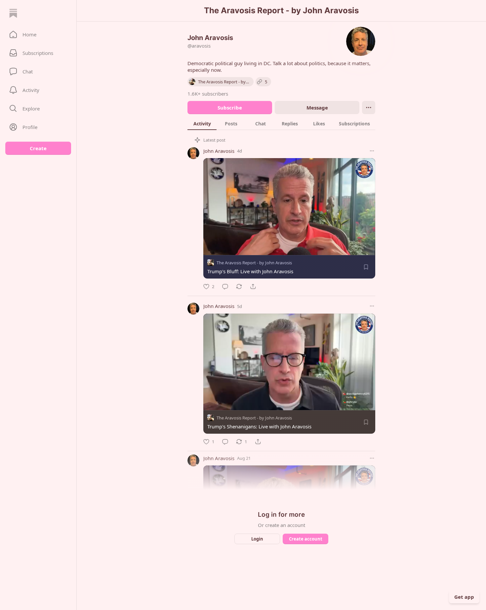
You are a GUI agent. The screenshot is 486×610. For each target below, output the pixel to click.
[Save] (366, 267)
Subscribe (230, 107)
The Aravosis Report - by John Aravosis (254, 263)
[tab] (202, 123)
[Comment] (225, 286)
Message (317, 107)
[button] (38, 34)
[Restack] (239, 286)
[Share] (253, 286)
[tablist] (281, 123)
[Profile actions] (368, 107)
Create (38, 148)
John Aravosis (218, 151)
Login (257, 539)
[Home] (13, 13)
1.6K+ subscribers (207, 93)
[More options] (372, 151)
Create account (305, 539)
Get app (464, 596)
